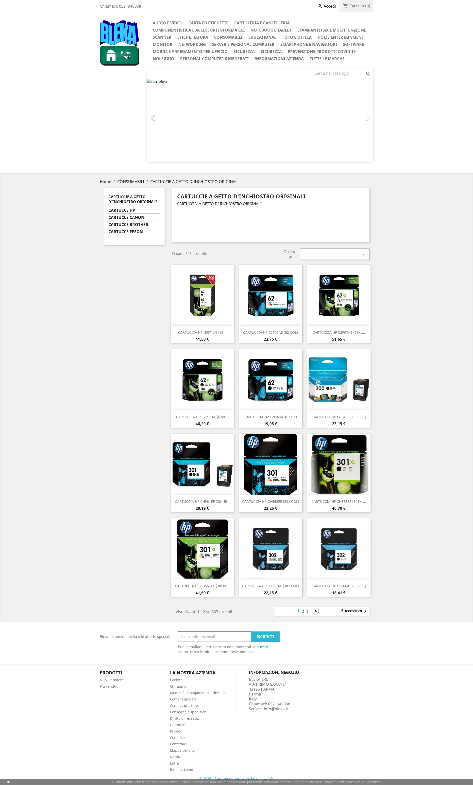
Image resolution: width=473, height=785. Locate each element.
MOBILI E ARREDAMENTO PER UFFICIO (190, 51)
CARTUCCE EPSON (125, 231)
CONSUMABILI (228, 37)
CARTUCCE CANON (126, 217)
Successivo (354, 611)
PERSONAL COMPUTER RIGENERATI (214, 58)
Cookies (176, 680)
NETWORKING (192, 44)
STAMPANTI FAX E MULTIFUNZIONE (331, 30)
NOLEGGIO (163, 58)
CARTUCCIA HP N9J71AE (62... (202, 332)
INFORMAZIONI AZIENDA (279, 58)
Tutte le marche (327, 58)
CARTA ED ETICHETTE (208, 23)
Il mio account (181, 769)
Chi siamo (178, 686)
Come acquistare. (184, 705)
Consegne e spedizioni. (189, 712)
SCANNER (162, 37)
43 (317, 611)
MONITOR (162, 44)
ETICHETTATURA (192, 37)
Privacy (176, 731)
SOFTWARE (353, 44)
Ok (7, 782)
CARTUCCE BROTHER (128, 224)
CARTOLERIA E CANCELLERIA (262, 23)
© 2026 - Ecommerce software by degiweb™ (236, 778)
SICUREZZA (244, 51)
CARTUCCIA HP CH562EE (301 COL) (270, 501)
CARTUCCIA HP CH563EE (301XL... (338, 501)
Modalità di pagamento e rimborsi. (199, 692)
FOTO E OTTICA (297, 37)
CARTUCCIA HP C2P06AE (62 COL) (270, 332)
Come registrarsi (184, 699)
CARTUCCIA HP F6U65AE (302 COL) (270, 586)
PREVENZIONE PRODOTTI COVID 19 (322, 51)
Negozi (176, 756)
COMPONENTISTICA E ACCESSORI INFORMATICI (199, 30)
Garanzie (177, 724)
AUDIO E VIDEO (168, 23)
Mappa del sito (182, 750)
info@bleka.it (276, 709)
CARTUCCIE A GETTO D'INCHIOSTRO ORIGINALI (132, 199)
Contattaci (178, 744)
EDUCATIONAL (262, 37)
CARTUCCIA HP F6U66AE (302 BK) (339, 586)
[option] (260, 120)
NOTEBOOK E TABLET (271, 30)
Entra (174, 763)
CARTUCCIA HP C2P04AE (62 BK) (270, 417)
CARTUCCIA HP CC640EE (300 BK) (339, 417)
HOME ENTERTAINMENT (341, 37)
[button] (164, 115)
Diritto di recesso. (184, 718)
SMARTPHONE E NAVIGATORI (308, 44)
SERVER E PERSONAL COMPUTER (243, 44)
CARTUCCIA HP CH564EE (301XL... (202, 586)
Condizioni (178, 737)
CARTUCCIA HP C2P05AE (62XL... (202, 417)
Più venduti (109, 686)
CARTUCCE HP (121, 210)
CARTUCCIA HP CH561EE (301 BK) (202, 501)
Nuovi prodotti (112, 680)
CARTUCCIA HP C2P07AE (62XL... (339, 332)
